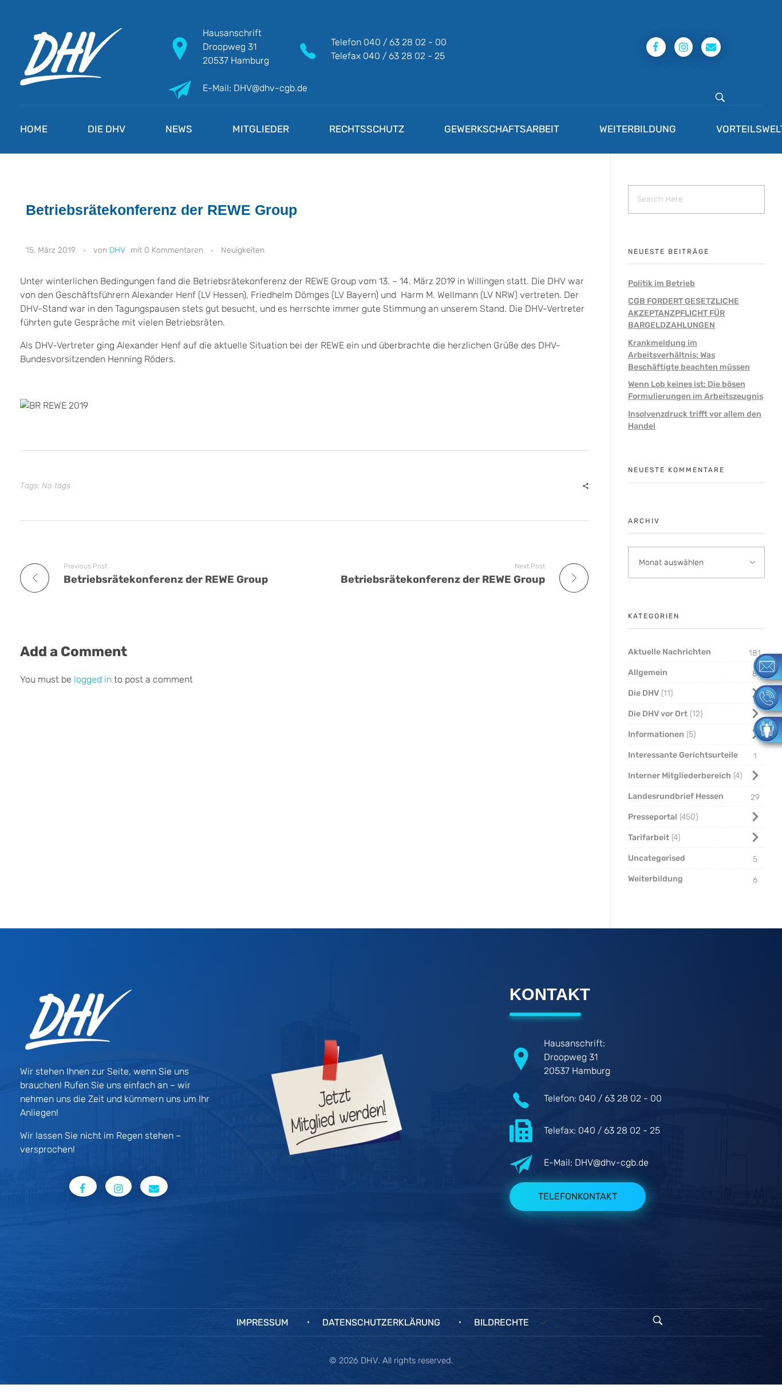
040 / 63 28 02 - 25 (404, 55)
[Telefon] (762, 697)
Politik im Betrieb (661, 283)
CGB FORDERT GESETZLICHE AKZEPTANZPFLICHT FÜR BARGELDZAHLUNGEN (683, 313)
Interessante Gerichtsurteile (683, 755)
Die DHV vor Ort (658, 714)
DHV (117, 250)
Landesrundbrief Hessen (676, 796)
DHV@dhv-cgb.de (612, 1162)
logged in (94, 679)
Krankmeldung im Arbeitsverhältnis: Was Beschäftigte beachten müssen (689, 355)
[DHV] (71, 56)
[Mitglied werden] (762, 728)
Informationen (656, 734)
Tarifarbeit (648, 837)
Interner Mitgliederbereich (679, 776)
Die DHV (643, 693)
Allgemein (648, 672)
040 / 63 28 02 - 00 (405, 42)
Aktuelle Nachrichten (669, 652)
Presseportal (652, 817)
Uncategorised (656, 858)
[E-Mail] (762, 665)
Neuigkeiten (242, 250)
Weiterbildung (655, 879)
